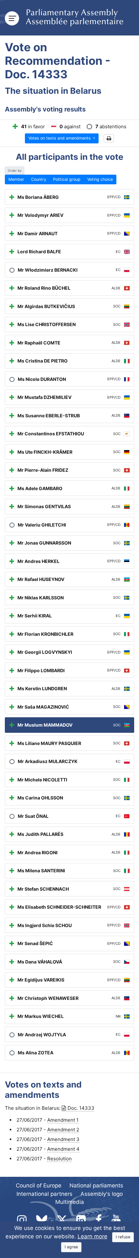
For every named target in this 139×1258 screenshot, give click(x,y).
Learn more (92, 1236)
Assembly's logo (101, 1194)
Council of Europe (38, 1185)
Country (38, 179)
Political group (66, 179)
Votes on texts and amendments (60, 138)
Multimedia (69, 1202)
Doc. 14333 (81, 1108)
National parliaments (96, 1185)
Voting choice (100, 179)
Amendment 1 (63, 1120)
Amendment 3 (63, 1139)
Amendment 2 (63, 1130)
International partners (44, 1194)
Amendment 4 (63, 1149)
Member (16, 179)
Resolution (59, 1159)
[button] (108, 138)
